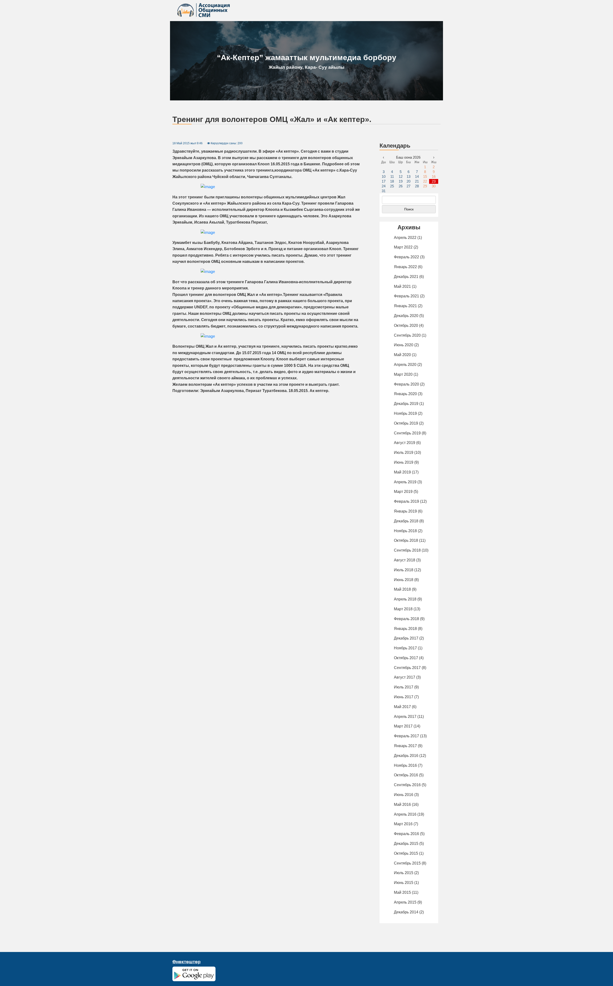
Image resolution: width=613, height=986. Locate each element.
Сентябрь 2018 (407, 550)
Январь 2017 (405, 746)
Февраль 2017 (406, 736)
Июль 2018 (403, 570)
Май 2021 (402, 286)
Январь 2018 (405, 629)
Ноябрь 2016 (405, 765)
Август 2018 (404, 560)
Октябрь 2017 (406, 658)
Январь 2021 (405, 306)
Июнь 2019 (403, 462)
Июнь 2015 (403, 883)
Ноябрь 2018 (405, 531)
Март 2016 (403, 824)
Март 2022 (403, 247)
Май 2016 (402, 804)
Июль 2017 (403, 687)
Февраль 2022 (406, 257)
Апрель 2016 (405, 814)
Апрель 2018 (405, 599)
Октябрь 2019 (406, 423)
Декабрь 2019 (406, 404)
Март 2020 (403, 374)
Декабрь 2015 (406, 844)
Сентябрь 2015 (407, 863)
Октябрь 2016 (406, 775)
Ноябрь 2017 (405, 648)
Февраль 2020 (406, 384)
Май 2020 (402, 355)
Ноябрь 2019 (405, 413)
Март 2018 (403, 609)
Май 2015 (402, 892)
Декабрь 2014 (406, 912)
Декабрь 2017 (406, 638)
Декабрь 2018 (406, 521)
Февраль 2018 (406, 619)
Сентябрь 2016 (407, 785)
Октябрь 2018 (406, 540)
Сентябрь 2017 (407, 668)
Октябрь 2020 (406, 325)
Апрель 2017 (405, 717)
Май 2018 (402, 589)
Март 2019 (403, 492)
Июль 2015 (403, 873)
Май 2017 (402, 707)
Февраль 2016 (406, 834)
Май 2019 (402, 472)
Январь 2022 (405, 267)
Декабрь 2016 (406, 756)
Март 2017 (403, 726)
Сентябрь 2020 (407, 335)
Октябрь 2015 (406, 853)
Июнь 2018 (403, 580)
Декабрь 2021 (406, 277)
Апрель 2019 (405, 482)
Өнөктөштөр (186, 961)
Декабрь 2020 (406, 316)
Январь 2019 (405, 511)
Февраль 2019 (406, 501)
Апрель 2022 (405, 238)
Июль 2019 (403, 452)
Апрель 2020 (405, 365)
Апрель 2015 (405, 902)
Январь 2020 (405, 394)
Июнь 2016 (403, 795)
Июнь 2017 (403, 697)
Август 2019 (404, 443)
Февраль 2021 (406, 296)
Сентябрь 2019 (407, 433)
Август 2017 (404, 677)
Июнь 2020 (403, 345)
